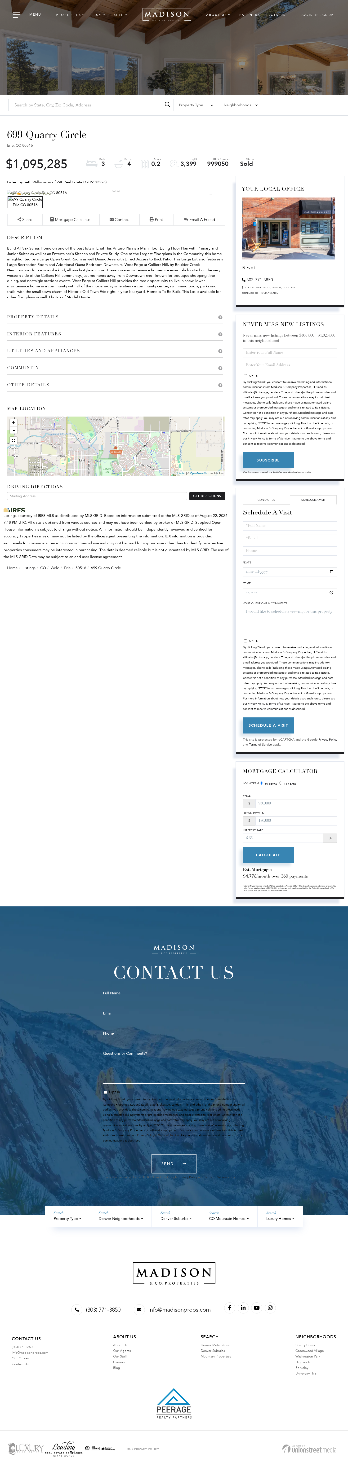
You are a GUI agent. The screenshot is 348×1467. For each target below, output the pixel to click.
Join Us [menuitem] (277, 15)
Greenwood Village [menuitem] (309, 1350)
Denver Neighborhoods (119, 1218)
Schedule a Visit (313, 500)
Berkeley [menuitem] (301, 1368)
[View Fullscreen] (13, 440)
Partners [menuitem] (249, 15)
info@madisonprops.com (179, 1310)
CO (43, 568)
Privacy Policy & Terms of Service (269, 438)
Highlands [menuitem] (302, 1362)
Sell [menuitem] (119, 15)
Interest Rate (253, 830)
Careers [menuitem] (119, 1362)
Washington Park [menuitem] (307, 1356)
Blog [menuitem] (116, 1368)
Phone (108, 1033)
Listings (29, 568)
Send (167, 1163)
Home (12, 568)
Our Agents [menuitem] (122, 1350)
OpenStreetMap (199, 473)
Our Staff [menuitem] (120, 1356)
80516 (81, 568)
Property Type (66, 1218)
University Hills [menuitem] (306, 1373)
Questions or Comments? (125, 1053)
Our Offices (20, 1358)
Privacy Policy (327, 740)
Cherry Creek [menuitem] (305, 1345)
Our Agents (269, 293)
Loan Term (251, 783)
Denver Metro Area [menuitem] (215, 1345)
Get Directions (207, 496)
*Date (247, 562)
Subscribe (268, 460)
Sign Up (326, 15)
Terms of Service (260, 744)
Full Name (111, 993)
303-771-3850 (259, 280)
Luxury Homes (278, 1218)
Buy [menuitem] (98, 15)
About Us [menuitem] (216, 15)
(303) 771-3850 (103, 1310)
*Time (247, 583)
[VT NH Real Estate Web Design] (309, 1449)
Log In (306, 15)
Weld (55, 568)
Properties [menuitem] (68, 15)
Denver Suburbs (174, 1218)
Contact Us (250, 293)
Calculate (268, 855)
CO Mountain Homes (227, 1218)
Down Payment (254, 813)
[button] (168, 105)
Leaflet (181, 473)
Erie (67, 568)
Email (107, 1013)
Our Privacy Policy (143, 1449)
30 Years (270, 784)
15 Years (289, 784)
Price (246, 796)
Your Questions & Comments (265, 603)
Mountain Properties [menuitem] (216, 1356)
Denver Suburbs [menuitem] (213, 1350)
